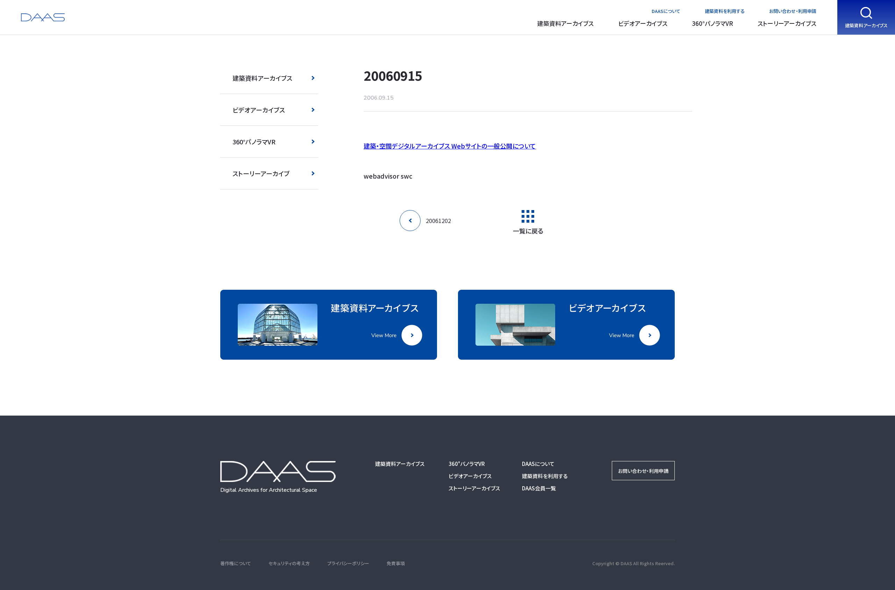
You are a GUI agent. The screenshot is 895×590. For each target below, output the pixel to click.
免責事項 (396, 563)
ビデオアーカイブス (642, 23)
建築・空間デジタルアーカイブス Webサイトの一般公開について (450, 145)
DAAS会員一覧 (539, 488)
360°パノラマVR (712, 23)
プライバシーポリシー (348, 563)
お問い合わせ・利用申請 (792, 11)
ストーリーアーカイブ (260, 173)
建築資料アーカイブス (565, 23)
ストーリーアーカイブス (787, 23)
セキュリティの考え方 (289, 563)
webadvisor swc (388, 175)
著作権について (235, 563)
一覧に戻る (528, 230)
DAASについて (666, 11)
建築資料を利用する (725, 11)
